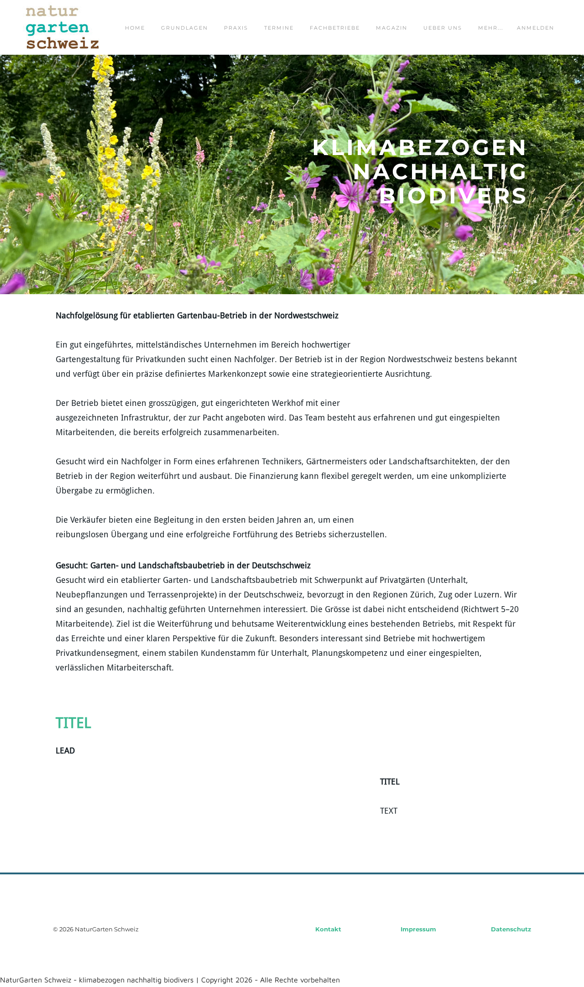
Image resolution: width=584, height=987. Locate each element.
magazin (391, 28)
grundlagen (184, 28)
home (135, 28)
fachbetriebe (335, 28)
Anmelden (535, 28)
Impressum (418, 929)
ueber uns (442, 28)
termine (279, 28)
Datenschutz (511, 929)
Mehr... (490, 28)
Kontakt (328, 929)
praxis (236, 28)
